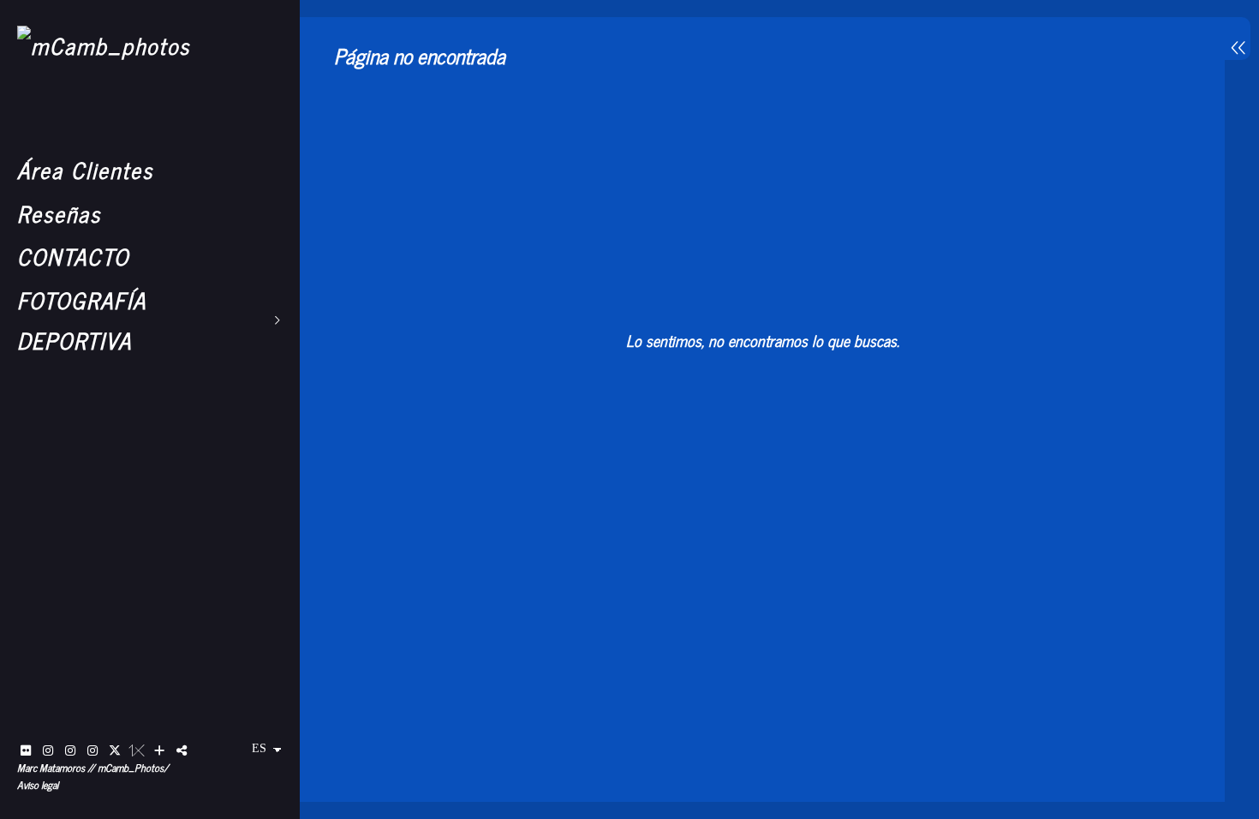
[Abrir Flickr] (25, 750)
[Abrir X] (114, 750)
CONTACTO (73, 255)
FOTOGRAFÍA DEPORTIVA (81, 319)
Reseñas (59, 212)
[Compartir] (181, 750)
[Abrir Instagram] (48, 750)
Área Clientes (85, 169)
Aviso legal (37, 784)
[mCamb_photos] (103, 45)
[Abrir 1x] (137, 750)
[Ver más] (159, 750)
